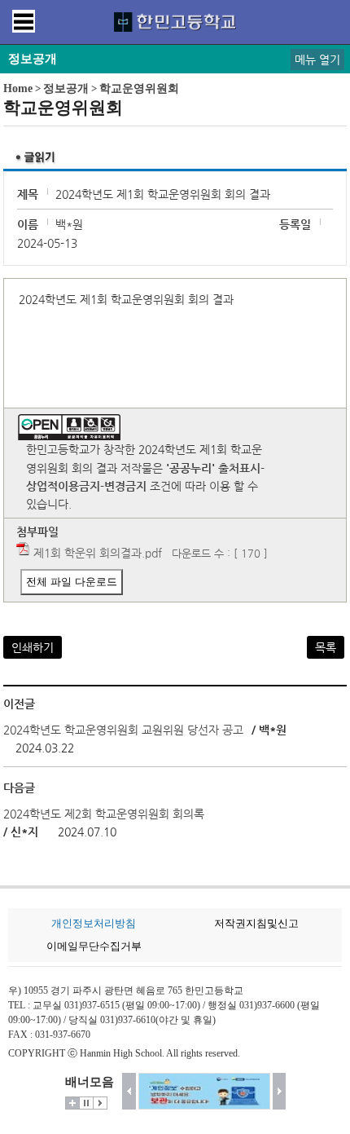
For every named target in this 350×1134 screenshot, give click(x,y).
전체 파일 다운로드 (71, 582)
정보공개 (66, 88)
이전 (129, 1091)
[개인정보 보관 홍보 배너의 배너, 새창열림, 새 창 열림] (204, 1091)
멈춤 (86, 1103)
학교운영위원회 (139, 88)
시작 (100, 1103)
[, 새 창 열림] (148, 485)
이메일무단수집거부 (94, 946)
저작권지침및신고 (256, 923)
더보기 (72, 1103)
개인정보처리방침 (93, 923)
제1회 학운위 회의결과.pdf (97, 552)
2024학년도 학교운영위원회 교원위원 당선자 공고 (123, 729)
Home (18, 88)
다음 (280, 1091)
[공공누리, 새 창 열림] (69, 423)
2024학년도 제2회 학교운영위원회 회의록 (103, 813)
